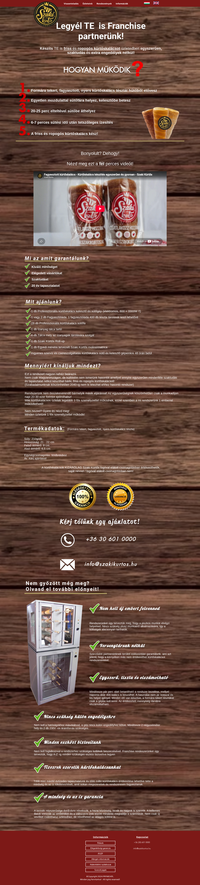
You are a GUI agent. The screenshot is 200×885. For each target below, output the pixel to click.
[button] (71, 3)
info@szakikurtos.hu (110, 564)
